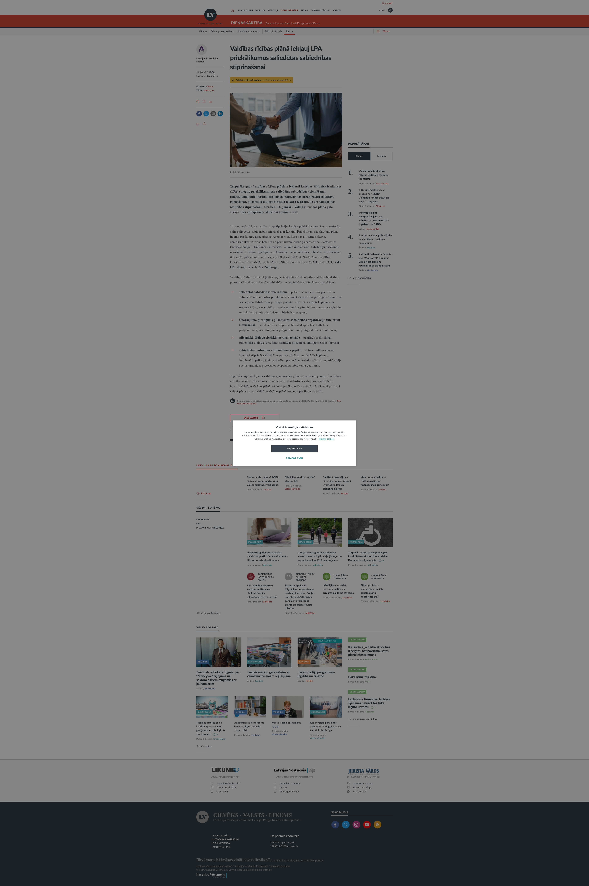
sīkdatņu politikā (326, 439)
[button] (294, 458)
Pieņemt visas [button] (294, 449)
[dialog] (294, 443)
